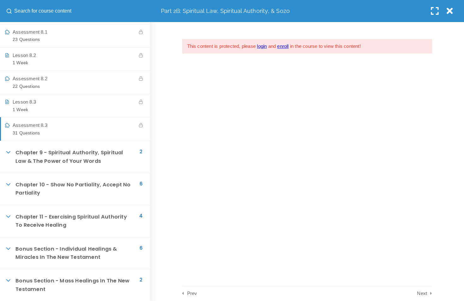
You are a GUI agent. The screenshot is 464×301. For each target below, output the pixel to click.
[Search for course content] (10, 11)
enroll (283, 46)
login (262, 46)
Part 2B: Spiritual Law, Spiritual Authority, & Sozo (225, 11)
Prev (192, 293)
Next (422, 293)
